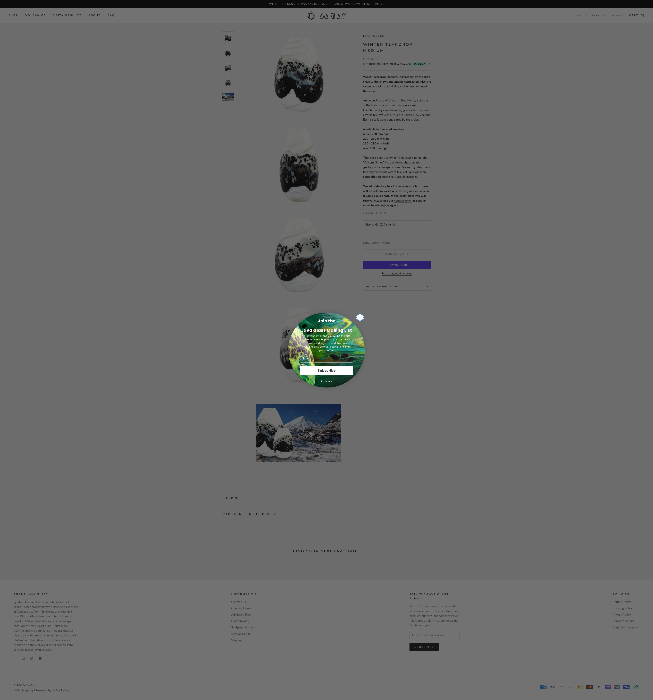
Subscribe (327, 370)
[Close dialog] (360, 317)
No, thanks (326, 381)
